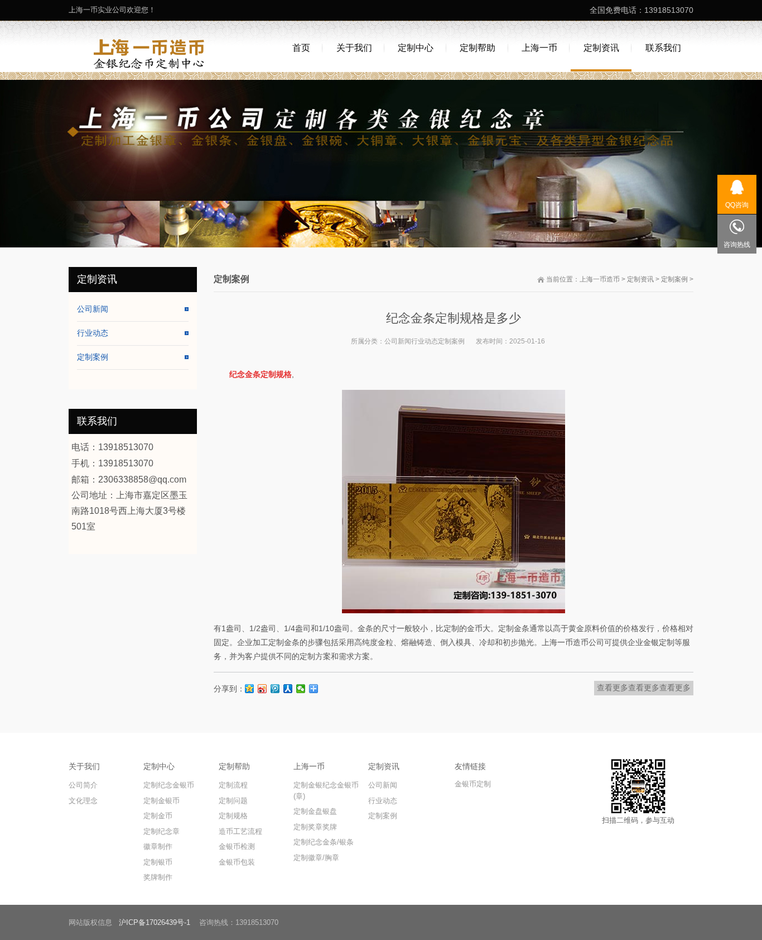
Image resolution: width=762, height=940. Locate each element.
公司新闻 (397, 341)
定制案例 (674, 279)
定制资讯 (640, 279)
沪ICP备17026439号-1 (154, 922)
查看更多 (612, 687)
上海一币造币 (600, 279)
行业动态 (424, 341)
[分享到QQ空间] (249, 688)
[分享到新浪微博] (262, 688)
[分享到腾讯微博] (275, 688)
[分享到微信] (301, 688)
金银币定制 (473, 784)
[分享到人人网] (288, 688)
